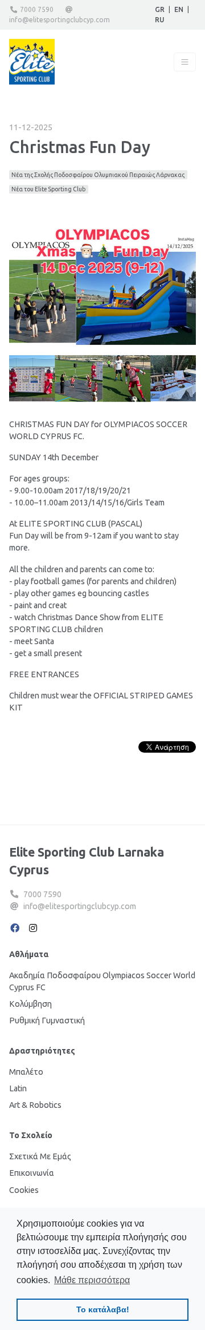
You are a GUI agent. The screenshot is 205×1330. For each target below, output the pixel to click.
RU (159, 19)
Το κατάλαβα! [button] (102, 1309)
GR (160, 9)
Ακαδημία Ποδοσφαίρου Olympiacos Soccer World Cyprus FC (102, 981)
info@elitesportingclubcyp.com (59, 19)
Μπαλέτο (26, 1071)
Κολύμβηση (30, 1003)
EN (178, 9)
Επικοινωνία (31, 1173)
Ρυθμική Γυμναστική (47, 1020)
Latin (18, 1088)
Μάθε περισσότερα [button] (92, 1280)
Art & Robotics (35, 1105)
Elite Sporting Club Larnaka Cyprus (86, 861)
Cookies (24, 1190)
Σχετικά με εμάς (40, 1156)
